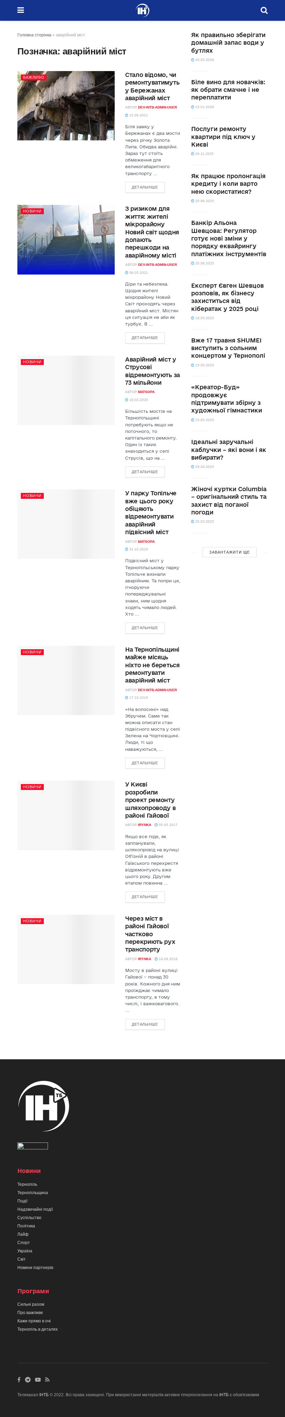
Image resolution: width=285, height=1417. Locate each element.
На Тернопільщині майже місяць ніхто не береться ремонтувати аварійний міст (152, 665)
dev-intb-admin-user (157, 107)
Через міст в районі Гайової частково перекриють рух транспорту (150, 934)
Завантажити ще (229, 552)
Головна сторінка (34, 35)
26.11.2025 (204, 154)
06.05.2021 (138, 273)
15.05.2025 (204, 365)
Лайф (22, 1234)
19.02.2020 (138, 400)
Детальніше (145, 187)
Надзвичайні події (35, 1209)
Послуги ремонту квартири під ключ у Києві (223, 136)
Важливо (33, 77)
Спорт (23, 1242)
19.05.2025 (204, 318)
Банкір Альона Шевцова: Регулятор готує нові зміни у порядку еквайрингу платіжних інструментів (228, 238)
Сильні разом (30, 1304)
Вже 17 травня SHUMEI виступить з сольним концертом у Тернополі (228, 348)
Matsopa (146, 392)
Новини (32, 211)
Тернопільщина (32, 1192)
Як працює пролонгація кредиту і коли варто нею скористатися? (228, 184)
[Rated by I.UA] (32, 1147)
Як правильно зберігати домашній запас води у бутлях (228, 43)
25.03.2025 (204, 521)
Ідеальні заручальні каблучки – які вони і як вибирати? (228, 449)
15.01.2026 (204, 107)
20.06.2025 (204, 201)
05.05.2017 (168, 825)
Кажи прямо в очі (34, 1321)
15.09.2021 (138, 115)
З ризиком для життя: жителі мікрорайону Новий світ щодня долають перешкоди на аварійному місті (152, 231)
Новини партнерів (35, 1267)
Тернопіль (27, 1184)
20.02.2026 (204, 60)
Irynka (144, 825)
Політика (26, 1226)
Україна (24, 1251)
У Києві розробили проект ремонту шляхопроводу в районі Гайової (150, 800)
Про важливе (30, 1312)
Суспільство (29, 1217)
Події (22, 1201)
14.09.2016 (168, 959)
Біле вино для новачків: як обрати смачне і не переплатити (228, 90)
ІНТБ (44, 1394)
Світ (21, 1259)
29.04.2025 (204, 467)
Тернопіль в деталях (37, 1329)
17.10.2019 (138, 697)
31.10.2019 (138, 549)
